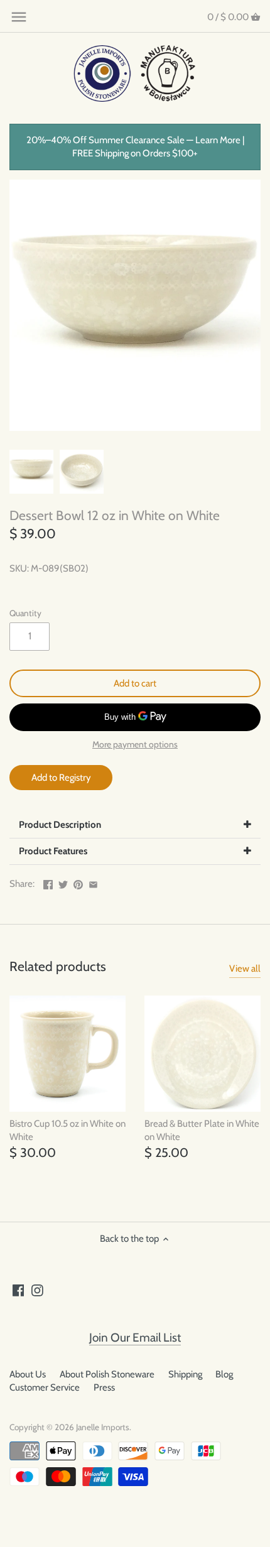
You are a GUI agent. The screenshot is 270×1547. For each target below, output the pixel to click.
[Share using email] (93, 882)
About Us (27, 1374)
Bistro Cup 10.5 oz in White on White (67, 1130)
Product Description (60, 824)
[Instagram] (37, 1289)
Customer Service (44, 1387)
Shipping (185, 1374)
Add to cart (135, 683)
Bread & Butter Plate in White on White (201, 1130)
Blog (224, 1374)
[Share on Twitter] (63, 882)
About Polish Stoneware (107, 1374)
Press (104, 1387)
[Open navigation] (18, 17)
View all (245, 968)
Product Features (53, 851)
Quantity (25, 613)
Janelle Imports (102, 1427)
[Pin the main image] (78, 882)
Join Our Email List (135, 1337)
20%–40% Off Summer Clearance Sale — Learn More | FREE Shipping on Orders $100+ (135, 146)
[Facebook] (18, 1289)
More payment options (135, 744)
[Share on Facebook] (48, 882)
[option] (31, 472)
